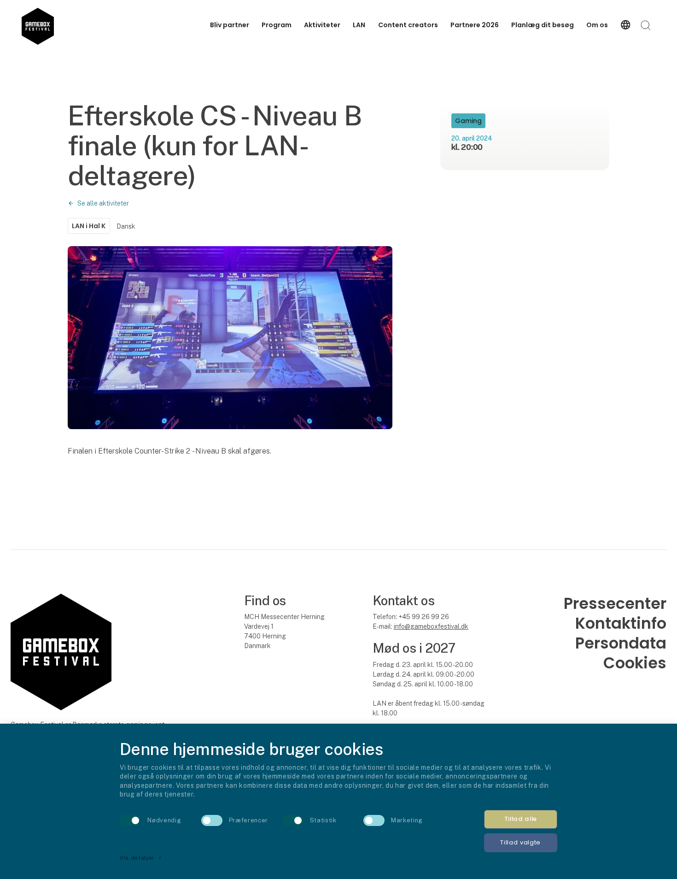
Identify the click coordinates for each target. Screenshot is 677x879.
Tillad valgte (520, 842)
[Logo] (37, 25)
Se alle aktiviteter (103, 203)
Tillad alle (520, 818)
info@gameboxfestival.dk (431, 626)
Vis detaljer (141, 858)
